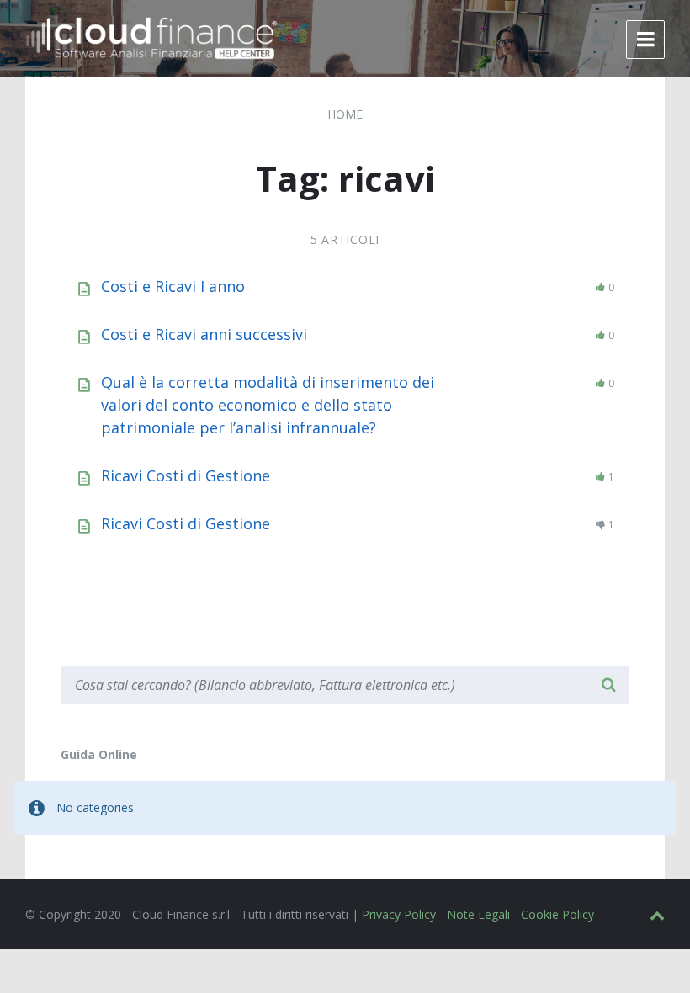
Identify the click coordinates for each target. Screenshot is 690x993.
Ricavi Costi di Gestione (185, 475)
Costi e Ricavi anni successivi (204, 334)
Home (345, 114)
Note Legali (478, 914)
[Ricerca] (608, 685)
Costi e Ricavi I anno (173, 286)
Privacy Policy (399, 914)
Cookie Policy (557, 914)
